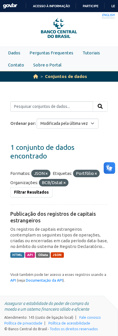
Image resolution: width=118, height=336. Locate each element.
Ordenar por (22, 123)
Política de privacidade (23, 323)
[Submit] (100, 106)
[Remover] (47, 173)
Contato (16, 64)
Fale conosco (90, 317)
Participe (91, 6)
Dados (14, 52)
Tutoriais (91, 52)
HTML (17, 255)
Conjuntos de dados (66, 76)
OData (43, 255)
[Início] (35, 76)
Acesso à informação (51, 6)
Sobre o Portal (47, 64)
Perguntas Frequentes (51, 52)
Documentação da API (44, 280)
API (30, 255)
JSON (57, 255)
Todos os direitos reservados (74, 329)
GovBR (10, 6)
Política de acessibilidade (69, 323)
